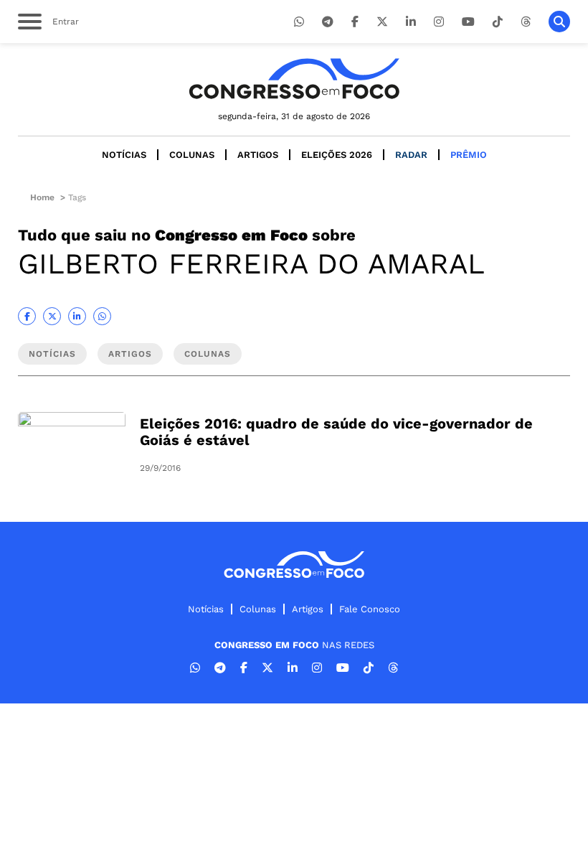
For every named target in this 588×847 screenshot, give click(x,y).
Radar (411, 154)
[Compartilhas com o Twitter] (52, 316)
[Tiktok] (498, 22)
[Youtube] (468, 22)
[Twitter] (382, 22)
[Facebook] (355, 22)
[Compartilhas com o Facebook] (27, 316)
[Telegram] (327, 22)
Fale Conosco (369, 609)
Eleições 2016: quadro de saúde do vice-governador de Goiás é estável (336, 432)
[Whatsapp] (299, 22)
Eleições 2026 (336, 154)
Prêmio (468, 154)
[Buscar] (559, 21)
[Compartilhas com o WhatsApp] (102, 316)
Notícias (124, 154)
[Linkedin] (411, 22)
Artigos (257, 154)
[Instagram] (439, 22)
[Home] (294, 78)
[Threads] (526, 22)
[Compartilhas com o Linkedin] (77, 316)
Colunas (191, 154)
